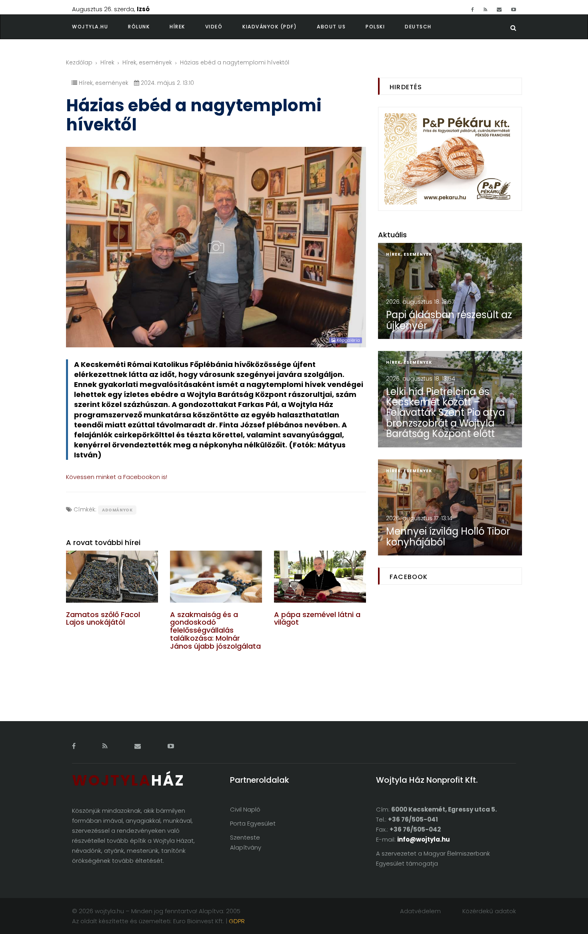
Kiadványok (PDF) (269, 26)
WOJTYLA (128, 781)
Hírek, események (147, 62)
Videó (214, 26)
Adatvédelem (420, 911)
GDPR (237, 921)
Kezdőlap (79, 62)
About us (331, 26)
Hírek (177, 26)
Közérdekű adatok (489, 911)
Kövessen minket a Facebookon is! (116, 477)
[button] (149, 27)
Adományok (117, 510)
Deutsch (418, 26)
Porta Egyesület (253, 823)
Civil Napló (245, 809)
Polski (375, 26)
